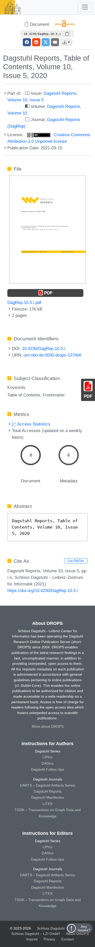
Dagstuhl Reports (48, 791)
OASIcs (47, 763)
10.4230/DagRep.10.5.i (43, 348)
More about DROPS (48, 726)
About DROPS (77, 934)
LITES (47, 804)
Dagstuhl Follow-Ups (47, 769)
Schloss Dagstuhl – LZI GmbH (61, 928)
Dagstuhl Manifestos (47, 797)
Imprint (31, 939)
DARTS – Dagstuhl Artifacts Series (47, 785)
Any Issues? (84, 928)
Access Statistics (33, 424)
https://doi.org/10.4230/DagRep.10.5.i (42, 590)
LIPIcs (47, 757)
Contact (67, 939)
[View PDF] (47, 229)
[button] (66, 42)
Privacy (49, 939)
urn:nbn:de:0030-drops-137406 (52, 355)
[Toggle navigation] (85, 7)
